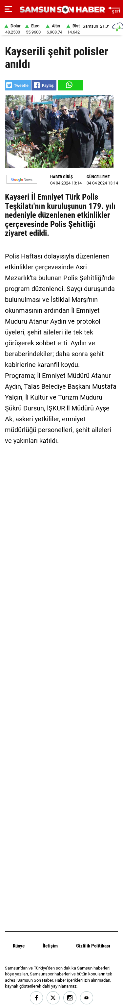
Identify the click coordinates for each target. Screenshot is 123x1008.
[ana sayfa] (114, 9)
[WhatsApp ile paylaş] (70, 85)
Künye (19, 946)
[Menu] (8, 9)
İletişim (50, 946)
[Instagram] (70, 998)
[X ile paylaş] (18, 85)
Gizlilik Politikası (93, 946)
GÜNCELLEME (98, 176)
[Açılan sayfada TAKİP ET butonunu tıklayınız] (22, 179)
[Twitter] (53, 998)
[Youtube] (86, 998)
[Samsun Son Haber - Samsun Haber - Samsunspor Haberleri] (61, 10)
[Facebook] (36, 998)
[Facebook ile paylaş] (43, 85)
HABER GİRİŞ (61, 176)
